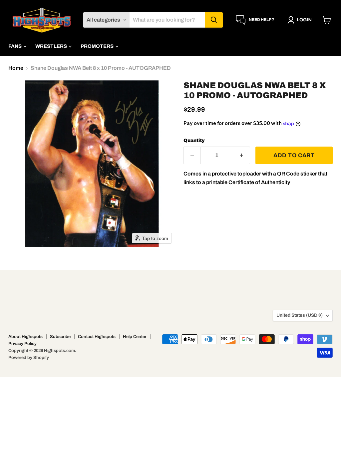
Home (15, 68)
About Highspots (25, 336)
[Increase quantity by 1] (241, 156)
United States (299, 315)
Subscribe (60, 336)
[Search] (214, 20)
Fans (15, 46)
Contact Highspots (97, 336)
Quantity (194, 140)
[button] (300, 20)
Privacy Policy (22, 343)
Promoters (98, 46)
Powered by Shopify (28, 357)
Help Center (135, 336)
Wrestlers (51, 46)
